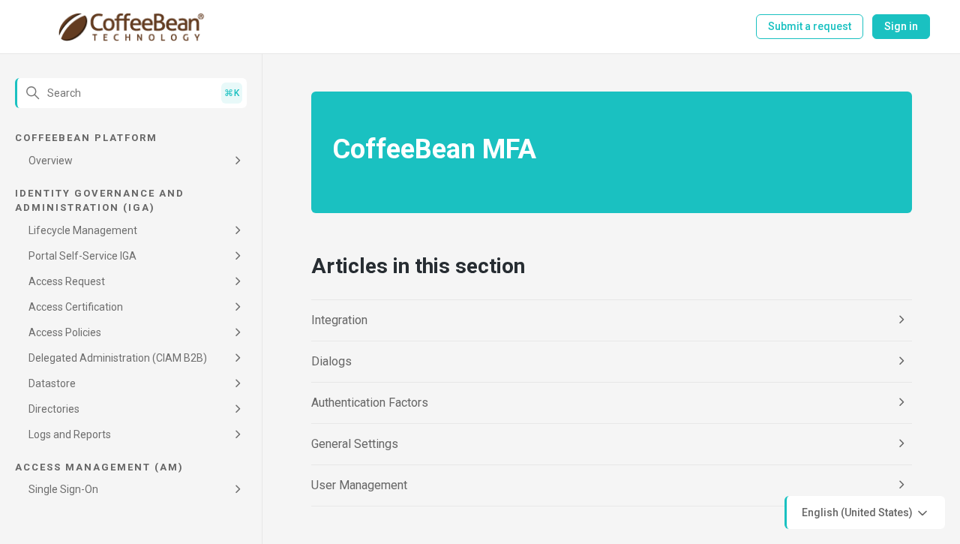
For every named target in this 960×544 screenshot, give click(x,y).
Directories (54, 409)
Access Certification (75, 307)
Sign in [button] (901, 26)
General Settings (354, 444)
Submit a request (809, 26)
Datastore (52, 383)
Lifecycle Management (82, 230)
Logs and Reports (69, 434)
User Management (359, 485)
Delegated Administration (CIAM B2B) (117, 358)
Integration (339, 320)
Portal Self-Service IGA (82, 256)
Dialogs (331, 361)
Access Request (66, 281)
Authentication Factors (369, 402)
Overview (50, 161)
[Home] (131, 27)
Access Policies (64, 332)
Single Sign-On (63, 489)
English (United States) (858, 512)
